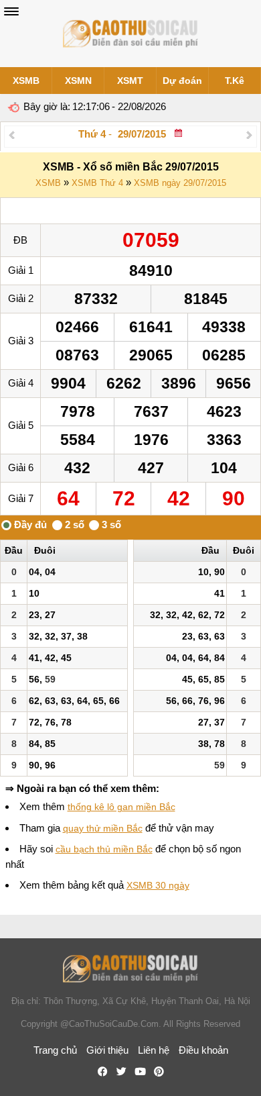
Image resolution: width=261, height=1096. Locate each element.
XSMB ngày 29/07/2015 (180, 183)
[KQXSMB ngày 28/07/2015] (12, 134)
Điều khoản (203, 1050)
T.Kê (234, 80)
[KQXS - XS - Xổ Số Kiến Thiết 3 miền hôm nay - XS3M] (130, 33)
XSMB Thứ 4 (97, 183)
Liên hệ (153, 1050)
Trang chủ (55, 1050)
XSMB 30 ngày (157, 885)
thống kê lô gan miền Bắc (121, 806)
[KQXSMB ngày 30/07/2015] (249, 134)
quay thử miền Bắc (103, 828)
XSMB (26, 80)
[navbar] (11, 11)
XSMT (130, 80)
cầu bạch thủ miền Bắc (104, 849)
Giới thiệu (107, 1050)
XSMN (78, 80)
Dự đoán (182, 80)
